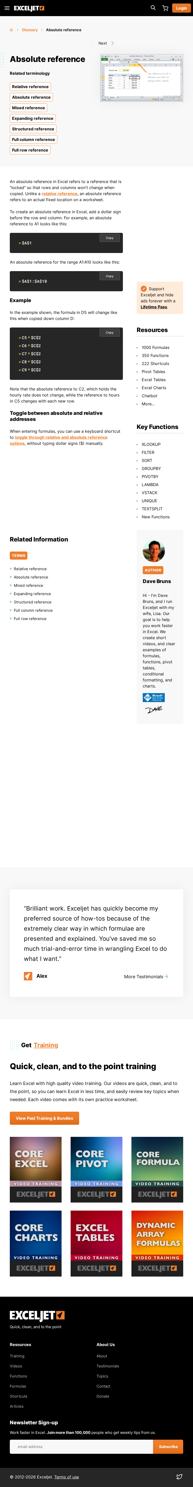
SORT (147, 460)
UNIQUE (149, 500)
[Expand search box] (153, 8)
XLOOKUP (151, 444)
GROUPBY (151, 468)
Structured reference (33, 128)
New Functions (156, 516)
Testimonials (107, 1366)
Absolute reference (31, 97)
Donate (102, 1396)
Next (103, 43)
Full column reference (33, 139)
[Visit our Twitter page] (179, 1477)
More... (148, 403)
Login (181, 8)
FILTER (148, 452)
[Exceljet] (37, 1320)
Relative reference (30, 86)
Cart (165, 8)
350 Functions (155, 355)
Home (12, 28)
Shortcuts (18, 1396)
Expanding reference (33, 118)
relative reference (59, 193)
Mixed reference (28, 107)
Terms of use (66, 1476)
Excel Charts (154, 387)
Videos (16, 1366)
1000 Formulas (155, 347)
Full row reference (30, 150)
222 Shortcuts (155, 363)
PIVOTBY (150, 476)
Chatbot (149, 395)
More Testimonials (143, 976)
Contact (103, 1386)
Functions (18, 1376)
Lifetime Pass (154, 306)
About (101, 1356)
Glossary (30, 29)
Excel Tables (154, 379)
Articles (17, 1406)
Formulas (18, 1386)
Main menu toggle (7, 8)
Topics (102, 1376)
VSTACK (149, 492)
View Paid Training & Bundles (44, 1118)
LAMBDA (150, 484)
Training (46, 1045)
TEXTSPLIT (152, 508)
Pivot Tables (153, 371)
